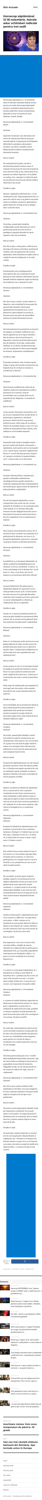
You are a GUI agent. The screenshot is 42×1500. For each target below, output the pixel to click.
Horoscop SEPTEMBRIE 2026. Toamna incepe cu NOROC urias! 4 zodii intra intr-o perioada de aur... (26, 1291)
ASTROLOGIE (29, 1269)
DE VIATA (6, 1475)
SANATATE (7, 1480)
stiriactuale (6, 1269)
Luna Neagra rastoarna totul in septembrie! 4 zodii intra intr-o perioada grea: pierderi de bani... (26, 1355)
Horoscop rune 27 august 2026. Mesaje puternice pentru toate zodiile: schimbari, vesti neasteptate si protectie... (26, 1303)
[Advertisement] (21, 76)
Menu (35, 7)
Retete (6, 1490)
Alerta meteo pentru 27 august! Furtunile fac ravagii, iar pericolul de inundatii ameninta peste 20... (25, 1329)
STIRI (5, 1461)
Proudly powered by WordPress (22, 1496)
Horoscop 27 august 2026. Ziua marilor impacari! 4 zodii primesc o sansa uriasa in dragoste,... (26, 1342)
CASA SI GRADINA (10, 1485)
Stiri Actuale (10, 7)
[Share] (24, 1261)
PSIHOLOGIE (8, 1470)
